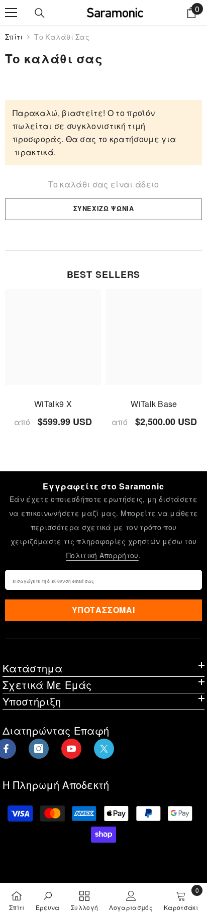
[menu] (11, 13)
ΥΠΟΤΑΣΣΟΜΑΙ (103, 610)
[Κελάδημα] (104, 749)
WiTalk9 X (53, 404)
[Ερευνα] (40, 13)
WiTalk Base (154, 404)
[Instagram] (39, 749)
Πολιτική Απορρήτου (102, 555)
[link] (48, 899)
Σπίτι (14, 37)
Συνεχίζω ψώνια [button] (103, 208)
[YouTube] (71, 749)
